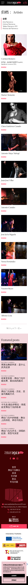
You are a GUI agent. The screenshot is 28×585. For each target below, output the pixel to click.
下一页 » (17, 328)
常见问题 (14, 482)
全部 (5, 19)
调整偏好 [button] (14, 580)
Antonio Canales (8, 207)
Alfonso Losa (6, 315)
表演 (14, 473)
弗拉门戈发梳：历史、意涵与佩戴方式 (13, 392)
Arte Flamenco (8, 22)
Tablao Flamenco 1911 (10, 26)
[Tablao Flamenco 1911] (14, 3)
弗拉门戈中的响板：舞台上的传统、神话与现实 (13, 419)
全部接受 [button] (14, 575)
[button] (24, 563)
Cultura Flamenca (9, 24)
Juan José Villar (7, 180)
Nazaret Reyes (7, 288)
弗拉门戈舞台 (14, 470)
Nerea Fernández (8, 261)
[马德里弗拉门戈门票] (25, 3)
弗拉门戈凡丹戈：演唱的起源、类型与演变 (13, 432)
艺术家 (14, 476)
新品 (14, 479)
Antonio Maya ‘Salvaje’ (10, 153)
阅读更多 (3, 67)
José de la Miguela (8, 234)
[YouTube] (13, 459)
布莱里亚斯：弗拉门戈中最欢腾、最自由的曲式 (13, 379)
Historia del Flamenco (10, 28)
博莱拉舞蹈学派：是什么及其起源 (13, 366)
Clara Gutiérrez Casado (11, 126)
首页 (14, 467)
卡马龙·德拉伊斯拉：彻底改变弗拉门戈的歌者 (13, 405)
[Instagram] (17, 459)
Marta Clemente (8, 94)
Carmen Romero (8, 58)
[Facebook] (10, 459)
